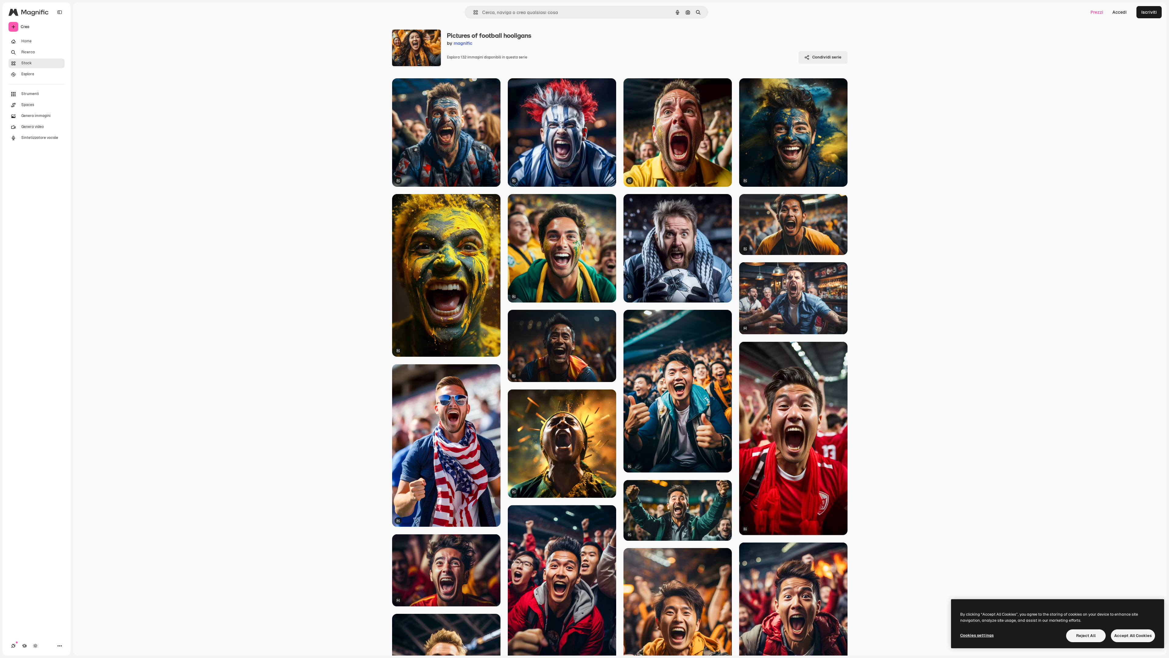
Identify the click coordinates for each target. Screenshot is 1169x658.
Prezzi (1096, 12)
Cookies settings (977, 635)
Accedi (1119, 12)
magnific (463, 43)
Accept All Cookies (1133, 635)
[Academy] (24, 646)
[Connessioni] (13, 646)
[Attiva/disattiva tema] (35, 646)
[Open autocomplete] (473, 12)
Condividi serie (826, 57)
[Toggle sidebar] (60, 12)
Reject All (1086, 635)
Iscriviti (1149, 12)
